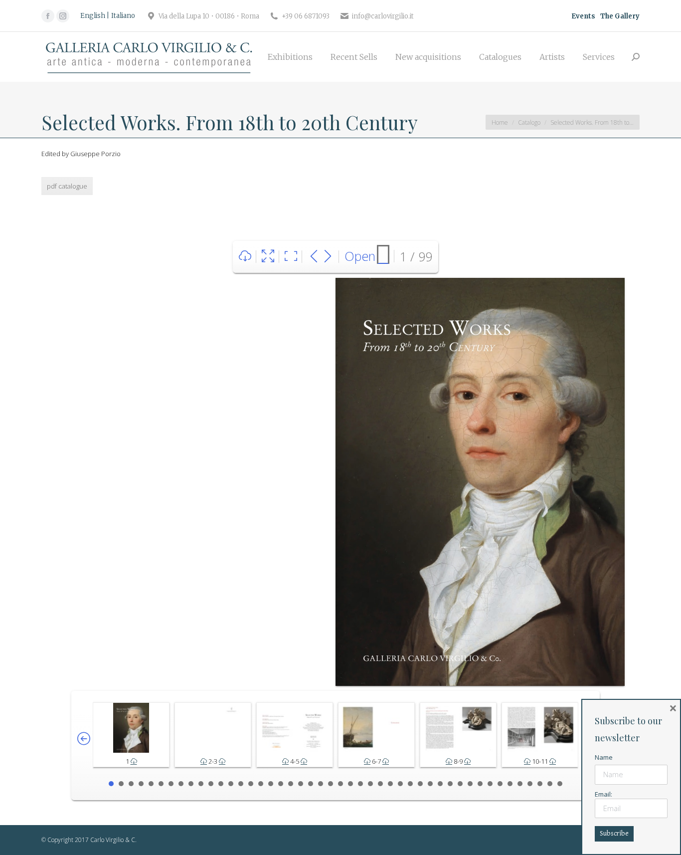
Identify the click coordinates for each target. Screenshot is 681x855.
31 (410, 783)
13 (230, 783)
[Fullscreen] (268, 256)
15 (250, 783)
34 (440, 783)
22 (320, 783)
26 (360, 783)
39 (490, 783)
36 (460, 783)
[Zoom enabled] (291, 256)
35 (450, 783)
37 (470, 783)
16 (260, 783)
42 (519, 783)
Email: (603, 794)
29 (390, 783)
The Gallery (620, 16)
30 (400, 783)
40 (500, 783)
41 (510, 783)
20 (300, 783)
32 (420, 783)
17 (270, 783)
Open (359, 255)
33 (430, 783)
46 (559, 783)
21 (310, 783)
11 (210, 783)
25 (350, 783)
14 (240, 783)
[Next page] (328, 256)
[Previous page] (314, 256)
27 (370, 783)
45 (549, 783)
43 (529, 783)
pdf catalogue (67, 186)
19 (290, 783)
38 (480, 783)
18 (280, 783)
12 (220, 783)
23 (330, 783)
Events (583, 16)
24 (340, 783)
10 (200, 783)
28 (380, 783)
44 (539, 783)
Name (604, 757)
